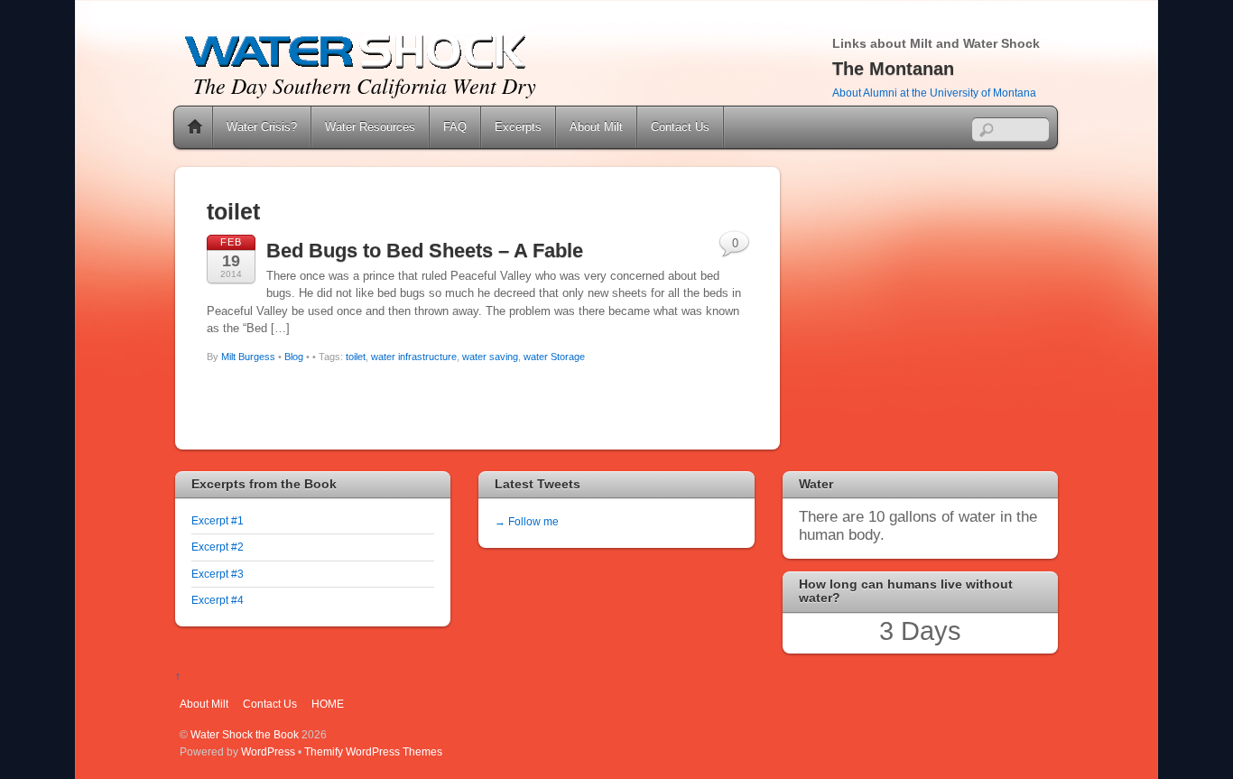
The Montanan (893, 69)
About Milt (596, 127)
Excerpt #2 (217, 546)
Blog (293, 356)
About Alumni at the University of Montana (934, 93)
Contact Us (680, 127)
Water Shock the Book (244, 734)
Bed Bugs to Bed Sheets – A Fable (424, 250)
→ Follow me (527, 521)
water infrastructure (414, 356)
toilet (356, 356)
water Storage (554, 356)
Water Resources (370, 127)
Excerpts (518, 127)
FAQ (455, 127)
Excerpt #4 (217, 600)
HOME (327, 703)
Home (195, 127)
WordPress (268, 751)
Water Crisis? (262, 127)
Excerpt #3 (217, 574)
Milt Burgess (248, 356)
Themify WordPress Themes (373, 751)
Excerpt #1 (217, 520)
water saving (490, 356)
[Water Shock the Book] (355, 66)
